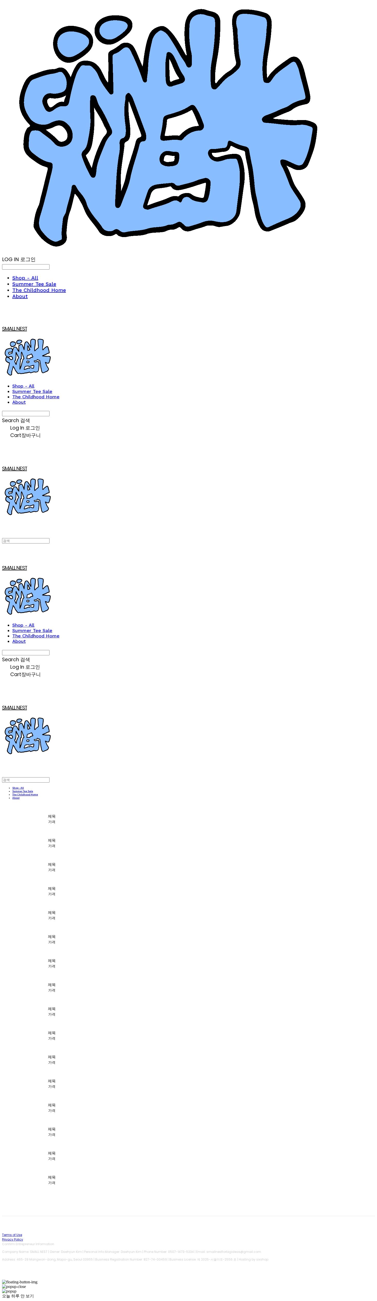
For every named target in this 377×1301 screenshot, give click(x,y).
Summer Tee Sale (34, 284)
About (20, 296)
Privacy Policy (12, 1239)
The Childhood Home (39, 290)
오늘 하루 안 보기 (18, 1296)
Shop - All (25, 278)
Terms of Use (12, 1235)
